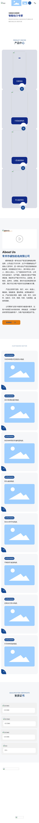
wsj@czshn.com (14, 785)
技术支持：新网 (29, 813)
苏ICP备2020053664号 (14, 813)
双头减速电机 (9, 481)
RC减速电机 (19, 200)
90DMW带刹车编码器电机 (13, 441)
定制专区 (6, 803)
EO (27, 803)
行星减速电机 (19, 121)
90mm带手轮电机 (10, 522)
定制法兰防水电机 (10, 603)
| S (23, 803)
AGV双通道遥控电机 (11, 400)
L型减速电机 (19, 160)
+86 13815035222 (16, 777)
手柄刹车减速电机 (10, 562)
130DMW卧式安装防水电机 (14, 359)
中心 (18, 803)
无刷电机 (19, 81)
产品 (15, 803)
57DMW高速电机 (10, 644)
